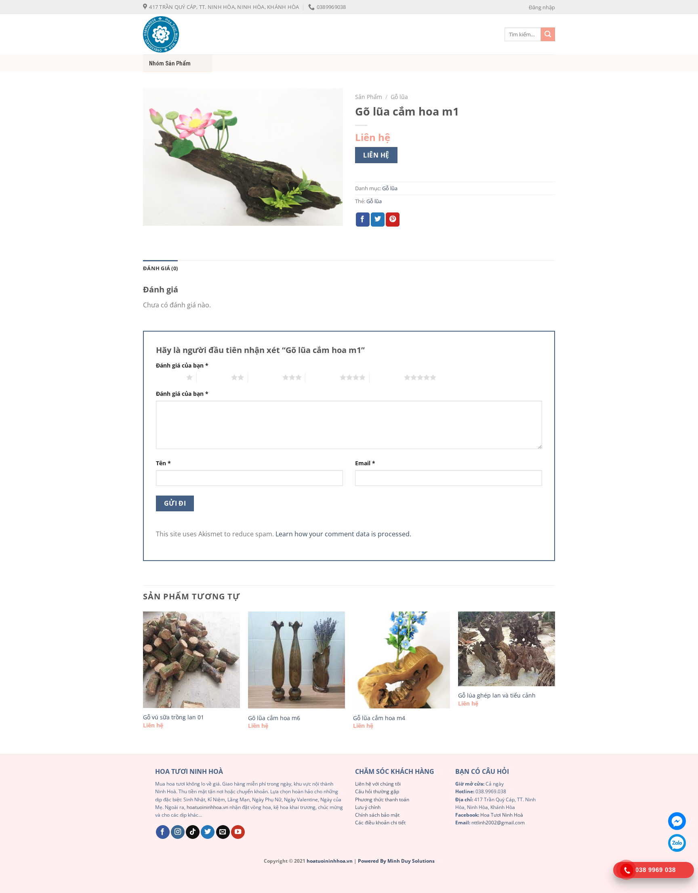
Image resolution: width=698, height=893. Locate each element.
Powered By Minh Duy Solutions (396, 860)
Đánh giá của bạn (182, 365)
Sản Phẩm (368, 97)
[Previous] (143, 682)
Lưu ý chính (368, 807)
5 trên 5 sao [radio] (387, 377)
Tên (163, 463)
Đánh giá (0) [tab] (160, 268)
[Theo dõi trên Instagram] (178, 832)
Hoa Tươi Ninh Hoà (501, 814)
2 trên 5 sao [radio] (214, 377)
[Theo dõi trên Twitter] (207, 832)
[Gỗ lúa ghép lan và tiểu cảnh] (506, 648)
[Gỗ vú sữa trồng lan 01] (191, 659)
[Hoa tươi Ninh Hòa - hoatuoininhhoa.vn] (199, 34)
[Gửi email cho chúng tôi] (223, 832)
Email (365, 463)
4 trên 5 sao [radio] (322, 377)
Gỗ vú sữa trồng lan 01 (173, 717)
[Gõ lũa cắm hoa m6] (296, 659)
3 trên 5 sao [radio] (265, 377)
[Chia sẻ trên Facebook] (363, 219)
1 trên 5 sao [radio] (169, 377)
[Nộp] (548, 34)
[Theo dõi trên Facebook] (163, 832)
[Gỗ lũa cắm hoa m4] (401, 659)
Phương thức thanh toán (382, 799)
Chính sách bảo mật (377, 814)
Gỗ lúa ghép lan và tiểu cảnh (497, 695)
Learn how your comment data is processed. (343, 533)
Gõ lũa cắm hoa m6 (274, 718)
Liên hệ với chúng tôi (378, 783)
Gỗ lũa (399, 97)
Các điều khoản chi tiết (380, 822)
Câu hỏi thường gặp (377, 791)
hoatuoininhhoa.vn (207, 807)
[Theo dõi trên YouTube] (238, 832)
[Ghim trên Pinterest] (392, 219)
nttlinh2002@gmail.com (498, 822)
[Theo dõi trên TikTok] (193, 832)
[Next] (555, 682)
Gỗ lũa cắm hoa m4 (379, 718)
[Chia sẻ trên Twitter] (378, 219)
